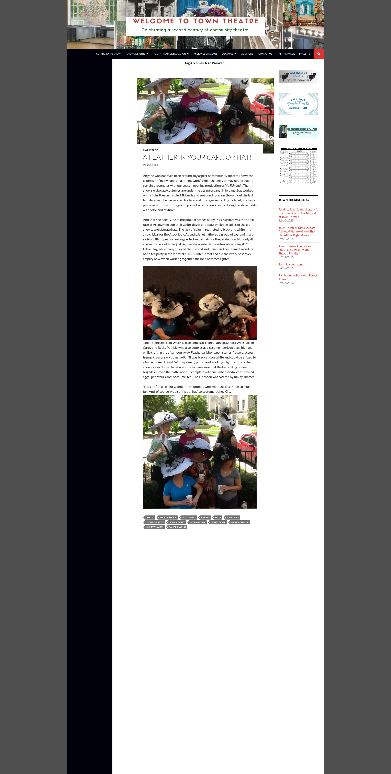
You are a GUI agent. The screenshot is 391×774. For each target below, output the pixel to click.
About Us (227, 53)
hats (218, 517)
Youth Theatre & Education (169, 53)
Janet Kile (233, 517)
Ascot (150, 517)
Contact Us (265, 53)
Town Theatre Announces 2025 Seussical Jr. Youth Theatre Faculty (295, 249)
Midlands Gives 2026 (205, 53)
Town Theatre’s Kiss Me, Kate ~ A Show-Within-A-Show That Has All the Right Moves (298, 231)
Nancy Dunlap (240, 522)
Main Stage (150, 150)
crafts (205, 517)
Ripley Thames (154, 527)
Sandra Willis (177, 527)
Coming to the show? (108, 53)
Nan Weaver (218, 522)
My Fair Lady (197, 522)
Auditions (247, 53)
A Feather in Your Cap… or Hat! (197, 157)
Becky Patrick (168, 517)
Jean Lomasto (155, 522)
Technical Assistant (291, 264)
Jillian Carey (177, 522)
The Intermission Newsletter (294, 53)
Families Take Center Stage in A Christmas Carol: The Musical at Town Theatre (298, 213)
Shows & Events (136, 53)
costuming (189, 517)
